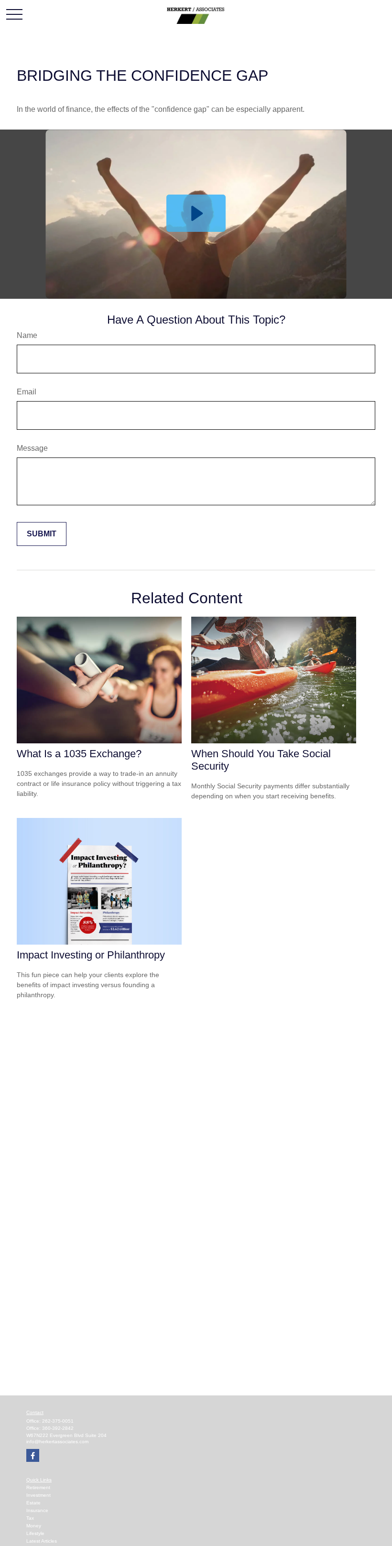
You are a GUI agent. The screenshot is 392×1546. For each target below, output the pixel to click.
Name (27, 335)
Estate (33, 1502)
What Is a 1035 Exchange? (79, 754)
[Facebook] (32, 1455)
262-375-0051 (58, 1421)
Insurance (37, 1510)
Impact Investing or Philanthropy (91, 955)
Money (33, 1525)
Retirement (38, 1487)
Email (26, 392)
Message (32, 448)
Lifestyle (35, 1533)
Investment (38, 1495)
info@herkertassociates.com (57, 1441)
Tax (30, 1518)
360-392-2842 (58, 1428)
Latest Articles (41, 1541)
